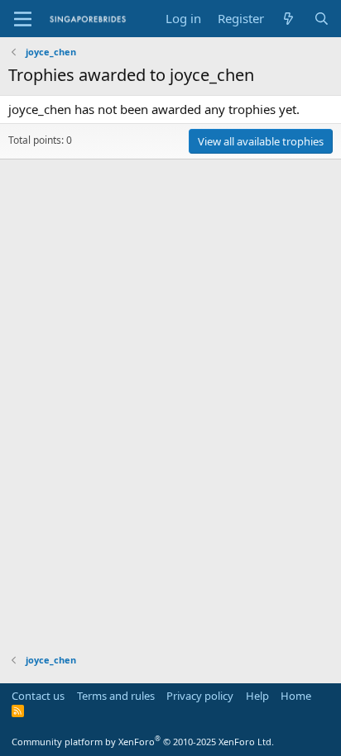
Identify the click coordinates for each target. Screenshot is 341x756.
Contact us (38, 695)
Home (296, 695)
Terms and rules (116, 695)
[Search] (321, 18)
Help (257, 695)
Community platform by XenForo (143, 741)
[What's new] (288, 18)
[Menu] (22, 19)
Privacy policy (199, 695)
